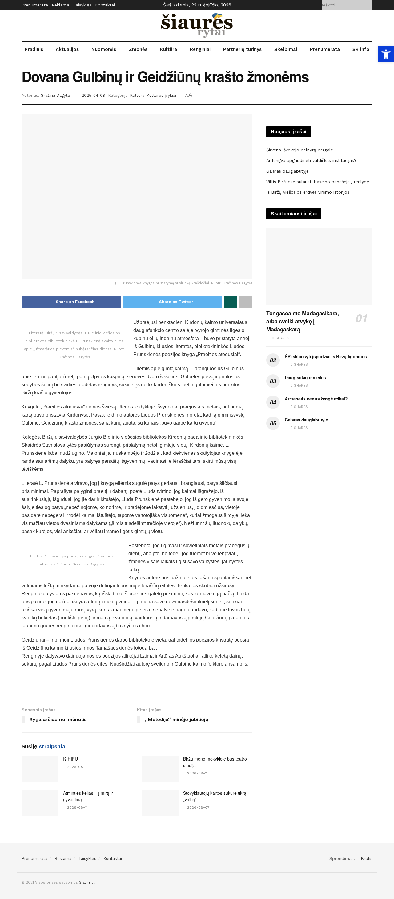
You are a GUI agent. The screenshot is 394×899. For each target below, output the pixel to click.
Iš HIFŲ (70, 759)
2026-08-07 (198, 807)
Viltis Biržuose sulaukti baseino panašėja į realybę (317, 181)
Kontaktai (105, 4)
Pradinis (34, 49)
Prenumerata (35, 4)
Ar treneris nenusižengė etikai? (316, 399)
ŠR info (360, 49)
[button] (386, 54)
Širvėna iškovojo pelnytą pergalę (299, 149)
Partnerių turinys (242, 49)
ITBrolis (364, 858)
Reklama (60, 4)
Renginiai (200, 49)
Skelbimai (285, 49)
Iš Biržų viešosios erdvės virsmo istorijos (307, 192)
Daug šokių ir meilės (305, 377)
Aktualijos (67, 49)
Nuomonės (103, 49)
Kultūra (168, 49)
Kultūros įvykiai (161, 95)
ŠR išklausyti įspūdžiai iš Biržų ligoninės (326, 356)
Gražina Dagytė (55, 95)
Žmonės (138, 49)
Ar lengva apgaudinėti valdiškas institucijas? (311, 160)
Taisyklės (82, 4)
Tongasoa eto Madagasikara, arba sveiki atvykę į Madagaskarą (302, 321)
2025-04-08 (93, 95)
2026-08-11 (76, 767)
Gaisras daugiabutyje (287, 171)
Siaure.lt (86, 882)
